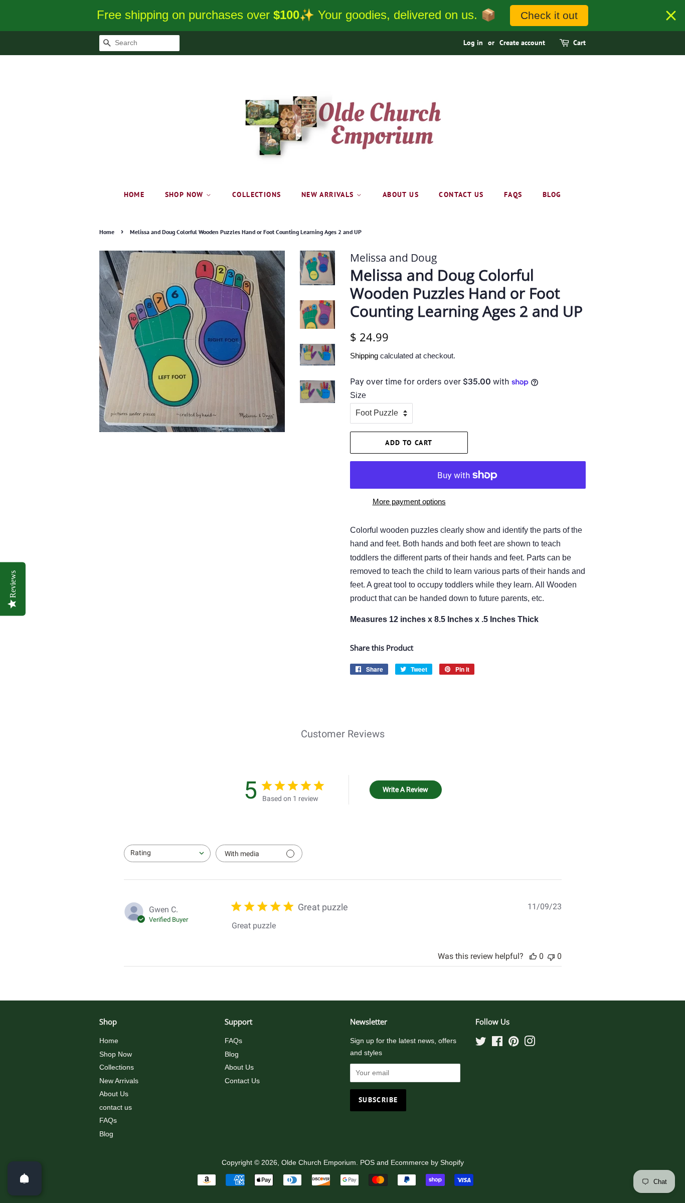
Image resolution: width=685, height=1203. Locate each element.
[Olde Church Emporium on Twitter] (480, 1043)
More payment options (409, 501)
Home (134, 194)
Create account (522, 42)
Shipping (364, 355)
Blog (552, 194)
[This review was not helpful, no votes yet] (551, 956)
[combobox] (167, 853)
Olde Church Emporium (318, 1162)
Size (358, 395)
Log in (473, 42)
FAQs (513, 194)
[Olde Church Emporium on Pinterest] (513, 1043)
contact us (461, 194)
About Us (401, 194)
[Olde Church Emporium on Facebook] (497, 1043)
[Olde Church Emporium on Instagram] (529, 1043)
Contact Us (242, 1081)
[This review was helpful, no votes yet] (533, 956)
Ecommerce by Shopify (427, 1162)
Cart (579, 42)
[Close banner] (671, 16)
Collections (256, 194)
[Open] (25, 1178)
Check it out (549, 15)
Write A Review (405, 789)
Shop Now (186, 194)
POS (367, 1162)
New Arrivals (329, 194)
